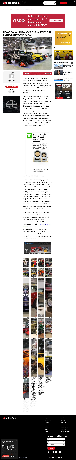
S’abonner (47, 234)
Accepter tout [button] (6, 456)
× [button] (16, 440)
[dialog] (9, 449)
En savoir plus (10, 454)
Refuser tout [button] (13, 456)
